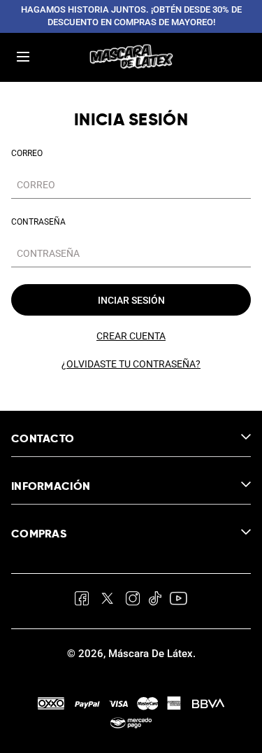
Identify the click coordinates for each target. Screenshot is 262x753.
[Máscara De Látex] (131, 56)
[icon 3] (132, 601)
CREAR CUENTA (131, 336)
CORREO (27, 153)
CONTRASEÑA (38, 222)
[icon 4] (155, 601)
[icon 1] (82, 601)
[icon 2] (107, 601)
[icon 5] (178, 601)
